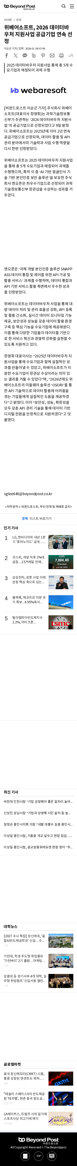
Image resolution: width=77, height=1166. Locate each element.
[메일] (25, 1156)
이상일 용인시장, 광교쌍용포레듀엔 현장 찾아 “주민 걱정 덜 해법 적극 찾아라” (38, 847)
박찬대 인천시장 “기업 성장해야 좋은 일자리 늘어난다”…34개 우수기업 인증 (38, 802)
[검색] (64, 6)
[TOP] (38, 1156)
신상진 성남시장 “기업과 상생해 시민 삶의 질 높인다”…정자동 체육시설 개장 (38, 813)
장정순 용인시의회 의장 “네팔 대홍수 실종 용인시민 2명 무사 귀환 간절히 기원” (38, 824)
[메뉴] (72, 6)
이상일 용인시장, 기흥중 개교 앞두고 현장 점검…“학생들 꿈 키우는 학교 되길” (38, 836)
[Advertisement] (38, 677)
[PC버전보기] (51, 1156)
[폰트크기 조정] (70, 55)
